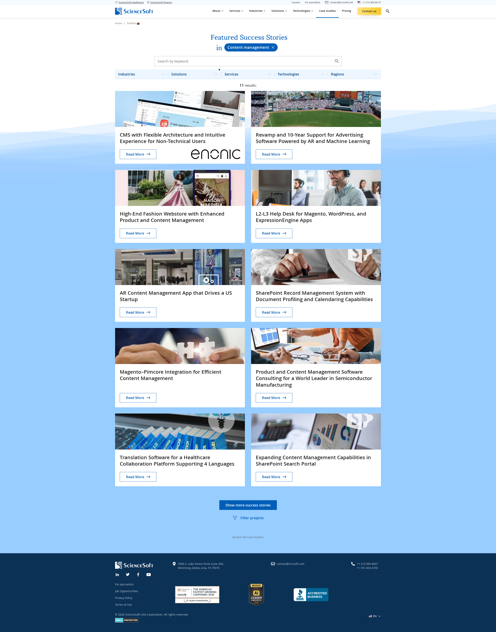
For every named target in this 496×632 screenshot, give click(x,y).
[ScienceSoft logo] (134, 11)
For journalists (312, 2)
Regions (337, 74)
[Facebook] (138, 574)
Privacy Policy (123, 598)
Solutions (179, 74)
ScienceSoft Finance (161, 2)
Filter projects (252, 518)
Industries (126, 74)
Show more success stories (248, 505)
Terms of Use (123, 604)
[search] (387, 11)
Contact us (369, 11)
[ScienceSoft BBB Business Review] (311, 594)
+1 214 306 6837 (367, 564)
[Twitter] (128, 574)
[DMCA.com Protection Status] (127, 621)
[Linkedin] (117, 574)
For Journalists (124, 584)
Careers (296, 2)
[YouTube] (148, 574)
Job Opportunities (126, 591)
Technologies (288, 74)
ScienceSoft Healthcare (131, 2)
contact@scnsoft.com (290, 564)
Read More (135, 154)
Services (231, 74)
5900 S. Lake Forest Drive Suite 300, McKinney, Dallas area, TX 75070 (201, 566)
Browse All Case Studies (248, 537)
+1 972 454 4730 (367, 568)
